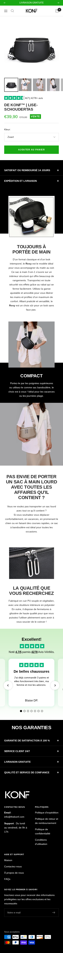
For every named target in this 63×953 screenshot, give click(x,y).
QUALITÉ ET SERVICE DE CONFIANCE (26, 772)
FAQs (7, 879)
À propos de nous (14, 872)
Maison (8, 860)
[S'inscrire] (53, 912)
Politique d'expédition (46, 812)
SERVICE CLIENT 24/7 (17, 751)
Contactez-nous (13, 866)
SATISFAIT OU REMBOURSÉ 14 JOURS (27, 170)
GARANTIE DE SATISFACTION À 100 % (27, 740)
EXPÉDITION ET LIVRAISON (20, 181)
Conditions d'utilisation (41, 841)
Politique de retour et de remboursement (46, 820)
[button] (8, 685)
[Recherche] (12, 10)
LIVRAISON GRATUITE (17, 761)
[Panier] (57, 10)
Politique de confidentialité (42, 831)
